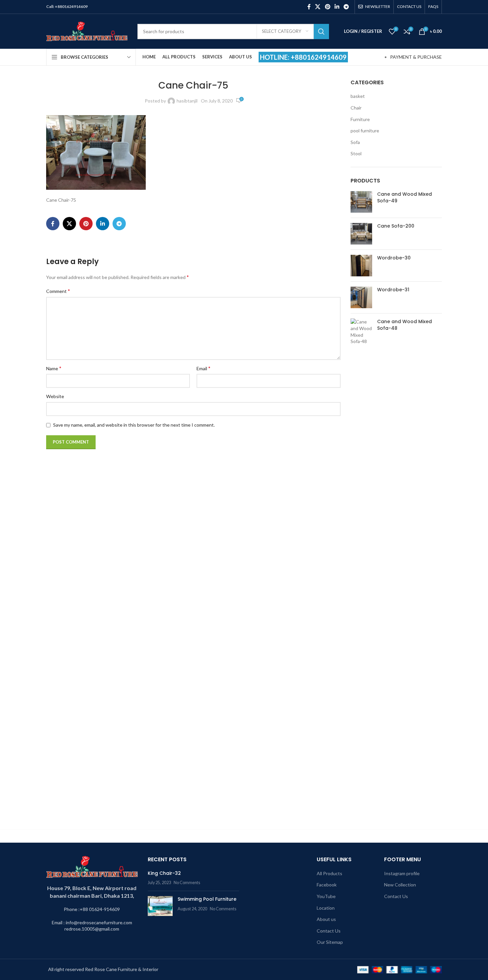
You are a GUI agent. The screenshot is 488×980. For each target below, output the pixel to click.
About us (326, 919)
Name (53, 368)
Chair (356, 107)
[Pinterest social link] (327, 7)
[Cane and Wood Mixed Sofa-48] (361, 567)
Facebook (327, 884)
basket (358, 96)
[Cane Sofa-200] (361, 234)
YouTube (326, 896)
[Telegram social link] (346, 7)
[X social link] (318, 7)
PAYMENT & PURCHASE (416, 57)
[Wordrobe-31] (361, 297)
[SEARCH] (321, 31)
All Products (329, 873)
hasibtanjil (187, 101)
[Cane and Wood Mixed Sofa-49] (361, 202)
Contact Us (329, 931)
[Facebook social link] (309, 7)
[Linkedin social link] (336, 7)
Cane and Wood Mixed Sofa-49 (404, 197)
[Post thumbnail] (160, 906)
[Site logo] (86, 31)
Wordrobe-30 (394, 258)
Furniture (360, 119)
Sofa (355, 142)
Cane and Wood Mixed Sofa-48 (404, 324)
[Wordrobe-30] (361, 265)
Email (203, 368)
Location (326, 908)
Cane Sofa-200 (395, 226)
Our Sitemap (330, 942)
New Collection (400, 884)
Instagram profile (402, 873)
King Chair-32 (164, 873)
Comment (58, 291)
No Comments (187, 882)
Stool (356, 153)
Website (55, 396)
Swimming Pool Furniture (207, 899)
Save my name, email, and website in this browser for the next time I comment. (134, 425)
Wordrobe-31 (393, 290)
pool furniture (365, 130)
